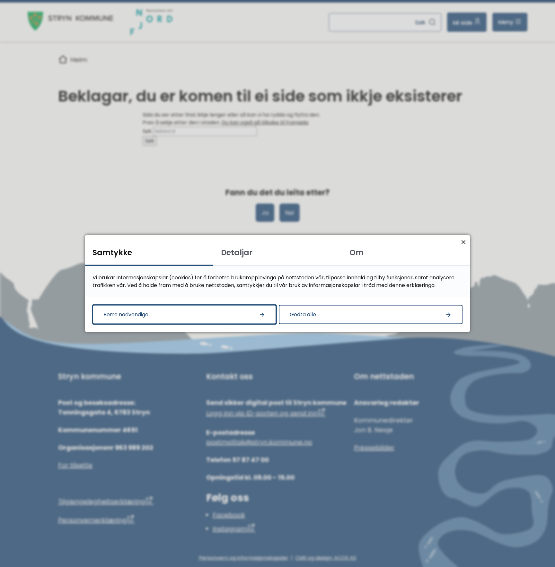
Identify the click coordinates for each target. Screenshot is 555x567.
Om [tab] (356, 252)
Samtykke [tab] (112, 252)
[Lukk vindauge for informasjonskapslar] (463, 242)
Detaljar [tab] (236, 252)
